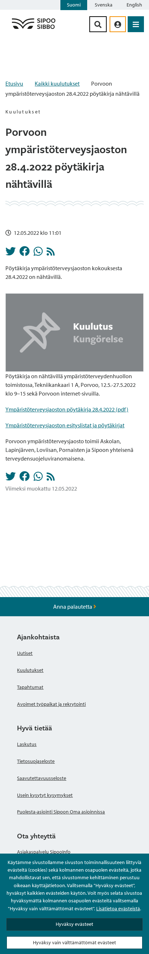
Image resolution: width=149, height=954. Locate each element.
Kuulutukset (30, 670)
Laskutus (27, 744)
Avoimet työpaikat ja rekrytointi (51, 704)
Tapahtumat (30, 687)
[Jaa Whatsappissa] (38, 253)
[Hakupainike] (98, 24)
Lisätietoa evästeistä (118, 908)
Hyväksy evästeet (74, 924)
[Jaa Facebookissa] (25, 253)
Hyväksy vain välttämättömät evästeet (74, 942)
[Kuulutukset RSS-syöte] (51, 253)
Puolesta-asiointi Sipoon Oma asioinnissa (61, 811)
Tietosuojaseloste (36, 761)
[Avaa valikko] (136, 24)
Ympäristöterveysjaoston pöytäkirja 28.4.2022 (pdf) (66, 409)
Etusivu (14, 83)
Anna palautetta (73, 606)
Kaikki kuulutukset (57, 83)
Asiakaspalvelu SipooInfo (44, 852)
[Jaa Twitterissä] (10, 253)
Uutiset (25, 653)
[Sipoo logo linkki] (33, 28)
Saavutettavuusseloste (41, 778)
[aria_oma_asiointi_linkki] (118, 24)
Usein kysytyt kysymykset (45, 795)
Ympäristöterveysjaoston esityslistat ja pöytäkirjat (64, 425)
